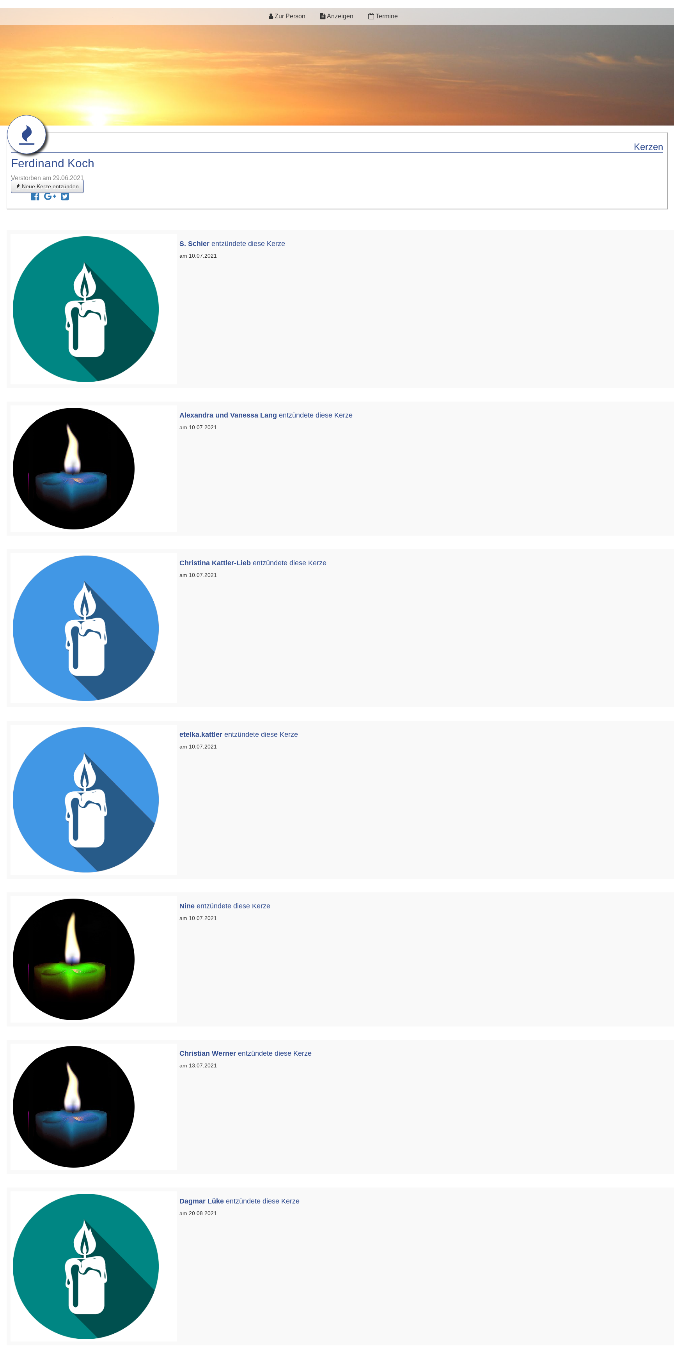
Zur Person (289, 16)
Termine (386, 16)
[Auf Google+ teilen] (50, 197)
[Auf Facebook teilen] (35, 197)
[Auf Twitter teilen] (65, 197)
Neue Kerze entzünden (49, 186)
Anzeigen (339, 16)
